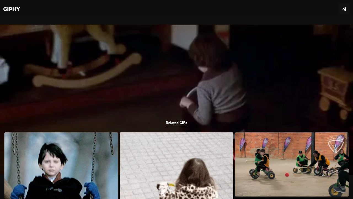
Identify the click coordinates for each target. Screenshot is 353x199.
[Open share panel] (344, 8)
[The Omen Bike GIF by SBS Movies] (176, 99)
